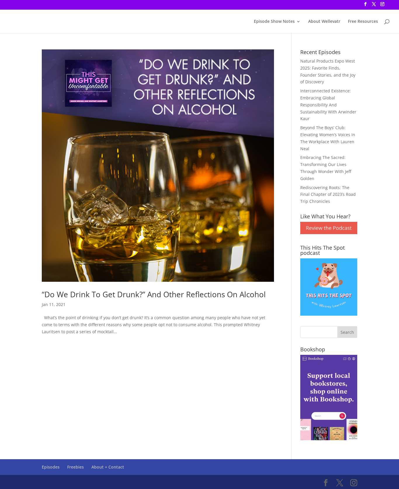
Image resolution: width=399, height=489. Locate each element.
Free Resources (363, 21)
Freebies (75, 467)
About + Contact (107, 467)
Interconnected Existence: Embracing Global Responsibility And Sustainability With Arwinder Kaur (328, 104)
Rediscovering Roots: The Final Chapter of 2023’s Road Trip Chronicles (328, 194)
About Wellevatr (324, 21)
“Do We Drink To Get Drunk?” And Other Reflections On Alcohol (154, 294)
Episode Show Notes (274, 21)
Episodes (51, 467)
